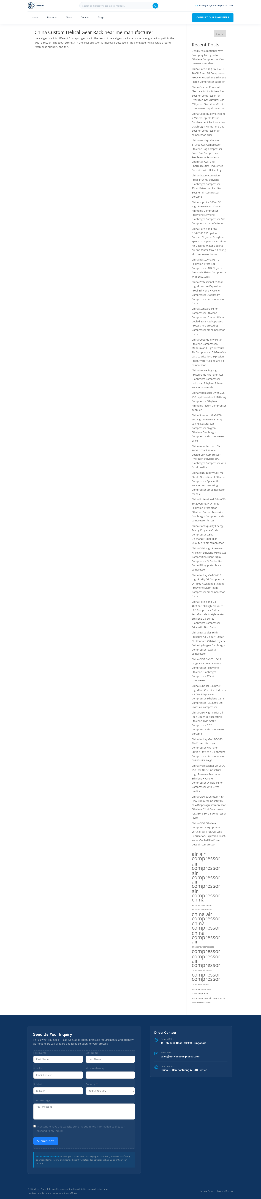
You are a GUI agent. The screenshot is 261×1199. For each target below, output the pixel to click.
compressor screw (200, 984)
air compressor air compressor (206, 879)
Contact (85, 17)
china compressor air (206, 937)
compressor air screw (202, 970)
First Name (39, 1052)
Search (220, 33)
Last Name (92, 1052)
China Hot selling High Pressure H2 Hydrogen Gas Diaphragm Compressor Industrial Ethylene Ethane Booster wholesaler (208, 379)
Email (36, 1068)
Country (90, 1084)
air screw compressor (202, 909)
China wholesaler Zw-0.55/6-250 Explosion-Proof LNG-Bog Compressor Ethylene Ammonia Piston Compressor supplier (209, 401)
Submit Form (46, 1141)
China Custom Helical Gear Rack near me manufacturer (94, 32)
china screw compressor (203, 947)
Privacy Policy (206, 1190)
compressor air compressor (206, 960)
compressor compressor (206, 977)
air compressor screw (202, 905)
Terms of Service (225, 1190)
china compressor (206, 925)
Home (35, 17)
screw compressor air (202, 998)
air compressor (206, 865)
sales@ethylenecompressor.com (180, 1056)
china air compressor (206, 916)
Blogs (101, 17)
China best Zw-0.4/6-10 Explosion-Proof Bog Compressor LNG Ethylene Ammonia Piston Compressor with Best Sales (209, 268)
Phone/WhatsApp (96, 1068)
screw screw (219, 998)
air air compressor (206, 856)
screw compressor (200, 993)
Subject (37, 1084)
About (69, 17)
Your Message (41, 1100)
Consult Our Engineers (213, 17)
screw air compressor (202, 989)
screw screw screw (201, 1002)
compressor (206, 951)
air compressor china (206, 895)
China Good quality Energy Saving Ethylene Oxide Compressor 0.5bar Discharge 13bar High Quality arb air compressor (208, 534)
